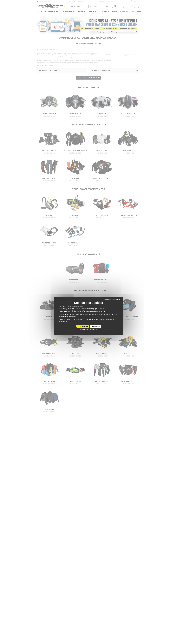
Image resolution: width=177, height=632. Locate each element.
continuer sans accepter (111, 299)
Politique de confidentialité (88, 329)
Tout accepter (83, 326)
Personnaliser (95, 326)
